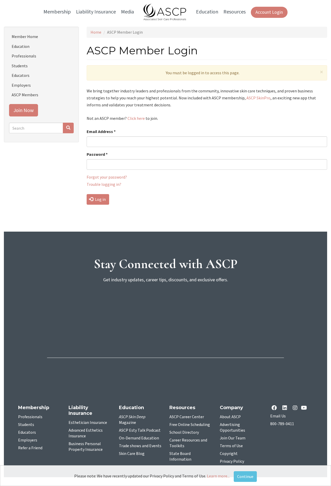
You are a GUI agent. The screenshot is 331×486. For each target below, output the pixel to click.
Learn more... (218, 475)
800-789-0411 (282, 424)
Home (96, 32)
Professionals (24, 55)
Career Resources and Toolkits (188, 443)
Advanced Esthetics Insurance (86, 433)
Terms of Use (231, 446)
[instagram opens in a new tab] (295, 408)
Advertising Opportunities (232, 427)
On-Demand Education (139, 438)
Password (97, 154)
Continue (245, 476)
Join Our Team (232, 438)
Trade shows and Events (140, 446)
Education (20, 46)
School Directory (184, 432)
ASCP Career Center (186, 417)
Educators (20, 75)
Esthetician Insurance (88, 422)
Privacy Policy (232, 461)
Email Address (101, 131)
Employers (21, 85)
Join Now (23, 110)
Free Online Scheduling (189, 425)
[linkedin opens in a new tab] (285, 408)
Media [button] (127, 12)
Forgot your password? (107, 177)
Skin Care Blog (132, 453)
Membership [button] (57, 12)
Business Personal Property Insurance (86, 446)
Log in (100, 199)
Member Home (25, 36)
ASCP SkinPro (258, 97)
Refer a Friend (30, 448)
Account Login (269, 12)
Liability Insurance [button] (96, 12)
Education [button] (207, 12)
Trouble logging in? (104, 184)
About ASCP (230, 417)
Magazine (132, 419)
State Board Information (180, 456)
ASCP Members (25, 94)
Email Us (278, 416)
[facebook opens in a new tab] (275, 408)
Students (20, 65)
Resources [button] (234, 12)
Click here (136, 118)
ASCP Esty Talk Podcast (140, 430)
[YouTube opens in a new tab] (305, 408)
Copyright (229, 453)
